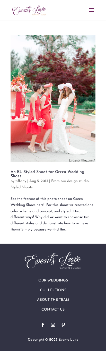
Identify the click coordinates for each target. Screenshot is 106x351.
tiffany (20, 181)
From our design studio (70, 181)
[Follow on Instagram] (53, 325)
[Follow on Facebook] (43, 325)
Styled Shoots (22, 187)
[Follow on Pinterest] (63, 325)
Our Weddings (53, 280)
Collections (53, 290)
